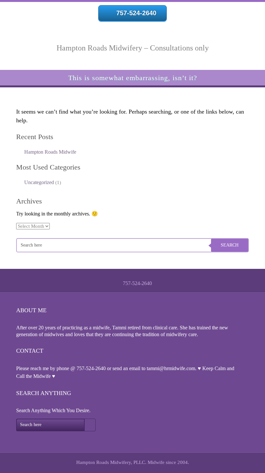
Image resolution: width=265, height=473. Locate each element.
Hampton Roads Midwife (50, 152)
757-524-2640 (136, 12)
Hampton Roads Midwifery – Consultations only (133, 48)
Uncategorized (39, 182)
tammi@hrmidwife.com (171, 368)
